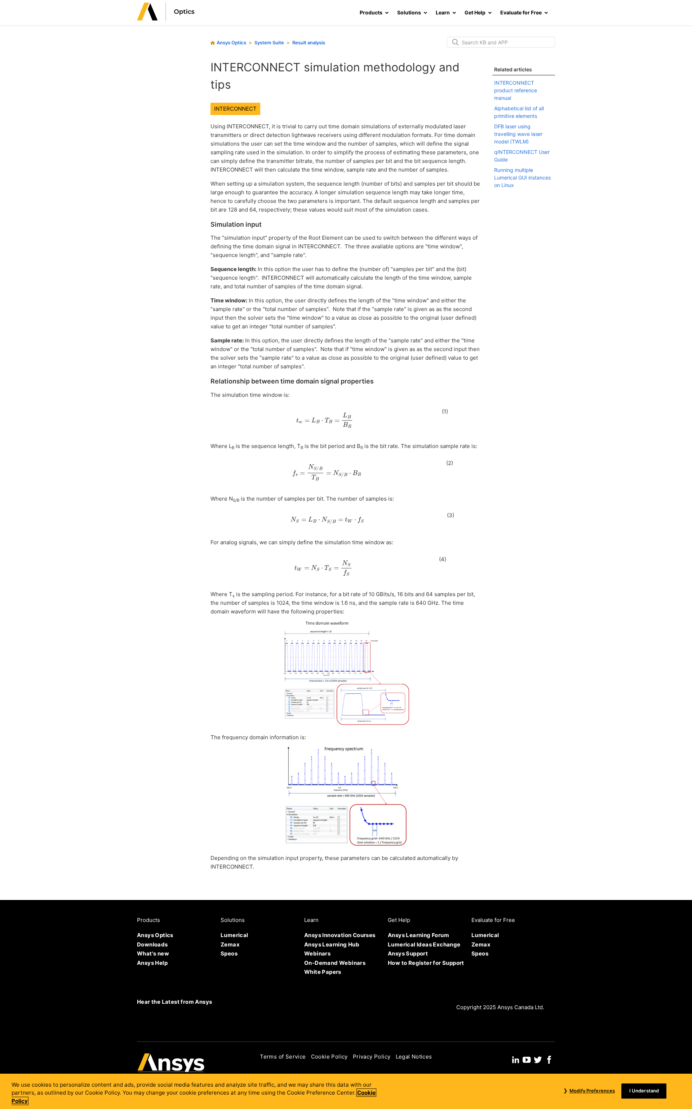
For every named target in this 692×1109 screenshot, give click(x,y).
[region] (346, 1091)
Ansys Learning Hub (331, 944)
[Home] (166, 18)
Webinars (317, 953)
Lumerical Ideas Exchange (424, 944)
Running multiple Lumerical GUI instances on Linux (522, 177)
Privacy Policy (372, 1056)
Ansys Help (152, 962)
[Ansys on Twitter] (538, 1059)
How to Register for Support (426, 962)
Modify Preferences (592, 1091)
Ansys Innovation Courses (340, 935)
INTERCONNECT (235, 108)
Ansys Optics (231, 42)
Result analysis (308, 42)
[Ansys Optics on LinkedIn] (515, 1059)
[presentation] (324, 421)
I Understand (644, 1091)
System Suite (269, 42)
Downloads (152, 944)
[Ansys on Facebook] (549, 1059)
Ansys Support (408, 953)
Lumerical (234, 935)
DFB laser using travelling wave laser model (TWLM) (518, 134)
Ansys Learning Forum (418, 935)
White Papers (322, 971)
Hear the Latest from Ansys (174, 1001)
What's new (153, 953)
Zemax (230, 944)
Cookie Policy (329, 1056)
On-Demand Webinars (334, 962)
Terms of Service (283, 1056)
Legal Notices (414, 1056)
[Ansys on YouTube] (527, 1059)
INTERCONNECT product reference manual (515, 90)
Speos (229, 953)
